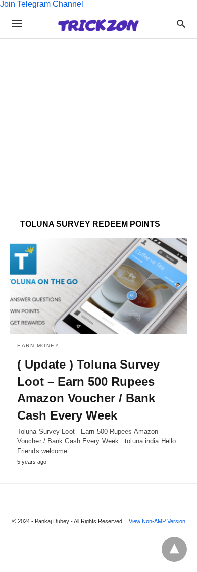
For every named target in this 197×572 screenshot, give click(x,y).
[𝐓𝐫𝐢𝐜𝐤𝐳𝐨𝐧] (98, 23)
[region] (98, 120)
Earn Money (38, 345)
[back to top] (174, 549)
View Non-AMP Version (157, 521)
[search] (181, 23)
